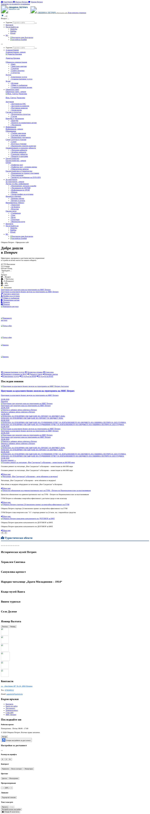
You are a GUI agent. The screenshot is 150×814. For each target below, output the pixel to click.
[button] (7, 35)
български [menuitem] (28, 236)
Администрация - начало (16, 52)
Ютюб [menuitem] (12, 33)
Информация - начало (14, 129)
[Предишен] (2, 533)
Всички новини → (8, 460)
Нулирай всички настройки (11, 809)
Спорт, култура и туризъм (16, 140)
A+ (10, 759)
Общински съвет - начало (16, 92)
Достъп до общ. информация (17, 184)
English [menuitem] (24, 40)
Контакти (9, 704)
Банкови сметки (51, 374)
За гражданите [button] (11, 179)
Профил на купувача (11, 296)
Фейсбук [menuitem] (13, 29)
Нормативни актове (11, 300)
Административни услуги (13, 372)
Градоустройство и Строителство (19, 171)
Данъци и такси (35, 374)
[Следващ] (5, 533)
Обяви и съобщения (11, 298)
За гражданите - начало (15, 182)
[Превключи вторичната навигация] (2, 44)
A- (2, 759)
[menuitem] (77, 48)
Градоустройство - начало (16, 161)
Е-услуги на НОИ (28, 376)
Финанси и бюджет (13, 196)
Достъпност (10, 708)
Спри (12, 807)
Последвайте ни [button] (12, 27)
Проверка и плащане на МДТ (15, 374)
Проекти (6, 302)
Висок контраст (16, 769)
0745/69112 (9, 690)
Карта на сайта (11, 706)
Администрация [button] (12, 50)
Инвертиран (29, 769)
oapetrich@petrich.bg (14, 694)
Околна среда (11, 211)
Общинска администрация (16, 62)
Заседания (10, 102)
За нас (8, 81)
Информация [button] (11, 127)
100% (7, 788)
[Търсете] (36, 48)
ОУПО (8, 163)
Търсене (9, 22)
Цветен (4, 778)
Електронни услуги (11, 376)
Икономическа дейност (15, 203)
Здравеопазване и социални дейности (21, 148)
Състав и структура (13, 112)
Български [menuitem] (28, 37)
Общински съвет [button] (12, 89)
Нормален (5, 769)
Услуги (8, 75)
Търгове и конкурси (11, 294)
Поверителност (12, 710)
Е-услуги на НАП (45, 376)
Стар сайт (9, 712)
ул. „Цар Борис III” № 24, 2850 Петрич (16, 686)
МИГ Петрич (11, 715)
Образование (11, 131)
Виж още (7, 474)
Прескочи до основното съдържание (15, 4)
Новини (6, 304)
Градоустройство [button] (12, 158)
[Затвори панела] (2, 750)
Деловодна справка (35, 372)
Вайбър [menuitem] (13, 31)
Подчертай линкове (9, 797)
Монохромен (13, 778)
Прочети (5, 807)
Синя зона (49, 372)
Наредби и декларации (15, 118)
